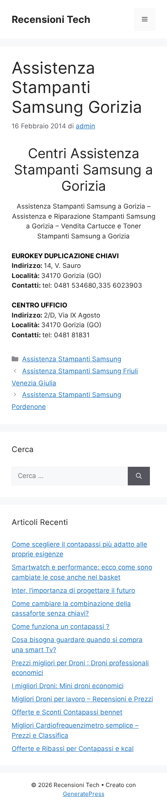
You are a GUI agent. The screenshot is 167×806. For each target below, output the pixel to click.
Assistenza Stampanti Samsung (71, 359)
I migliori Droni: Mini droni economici (68, 686)
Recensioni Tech (51, 19)
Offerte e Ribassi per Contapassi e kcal (73, 748)
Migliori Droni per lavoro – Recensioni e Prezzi (82, 699)
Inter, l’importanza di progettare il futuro (73, 590)
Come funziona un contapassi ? (61, 626)
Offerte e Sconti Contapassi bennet (67, 712)
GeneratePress (83, 793)
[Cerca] (139, 476)
